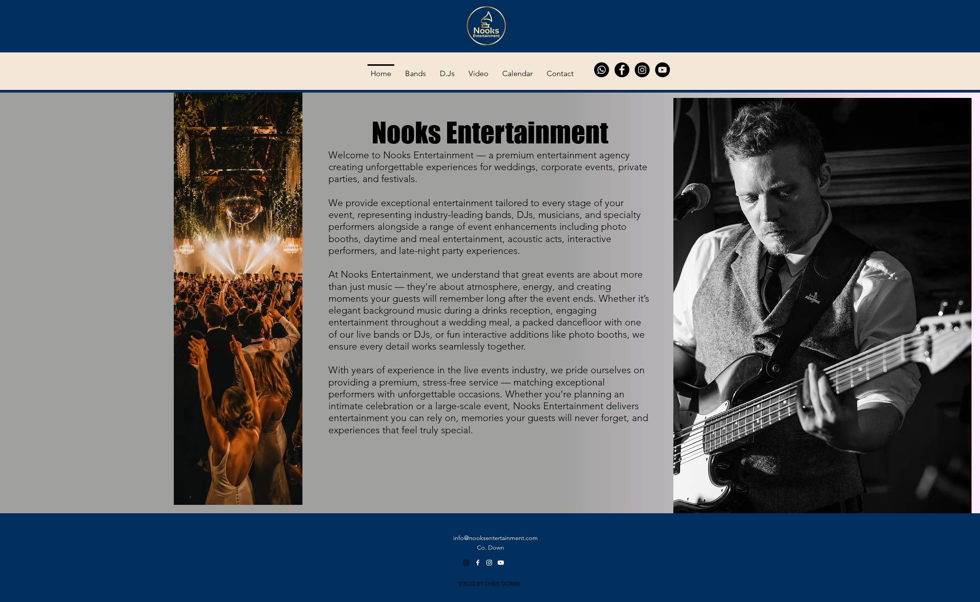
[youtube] (501, 562)
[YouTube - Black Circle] (662, 69)
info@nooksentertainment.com (495, 538)
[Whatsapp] (601, 69)
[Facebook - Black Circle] (621, 69)
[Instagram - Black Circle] (642, 69)
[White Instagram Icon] (489, 562)
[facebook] (478, 562)
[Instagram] (466, 562)
